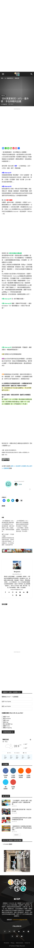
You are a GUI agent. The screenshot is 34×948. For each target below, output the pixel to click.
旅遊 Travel (6, 716)
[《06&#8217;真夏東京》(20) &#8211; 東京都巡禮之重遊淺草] (9, 526)
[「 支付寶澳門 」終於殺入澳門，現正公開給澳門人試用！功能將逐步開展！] (6, 803)
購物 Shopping (7, 727)
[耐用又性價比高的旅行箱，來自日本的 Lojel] (6, 812)
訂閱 (13, 780)
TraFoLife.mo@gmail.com (19, 919)
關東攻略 (17, 78)
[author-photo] (17, 569)
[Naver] (20, 592)
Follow (13, 768)
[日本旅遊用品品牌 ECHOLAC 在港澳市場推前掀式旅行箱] (6, 820)
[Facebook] (6, 592)
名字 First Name (6, 701)
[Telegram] (28, 592)
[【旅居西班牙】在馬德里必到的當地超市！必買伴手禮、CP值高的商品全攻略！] (6, 828)
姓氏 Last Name (6, 706)
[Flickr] (9, 592)
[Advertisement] (17, 18)
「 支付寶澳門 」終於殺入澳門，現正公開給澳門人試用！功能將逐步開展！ (22, 802)
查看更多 (16, 835)
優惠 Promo (6, 726)
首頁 (2, 78)
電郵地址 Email (10, 697)
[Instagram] (13, 592)
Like (6, 768)
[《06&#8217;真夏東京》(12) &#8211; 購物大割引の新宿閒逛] (23, 526)
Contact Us (27, 943)
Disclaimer (6, 943)
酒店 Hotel (6, 720)
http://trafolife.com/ (17, 574)
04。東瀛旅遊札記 (9, 78)
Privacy (12, 943)
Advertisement (19, 943)
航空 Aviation (7, 718)
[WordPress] (17, 595)
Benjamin (4, 104)
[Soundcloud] (24, 592)
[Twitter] (13, 595)
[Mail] (17, 592)
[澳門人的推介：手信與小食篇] (9, 539)
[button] (3, 74)
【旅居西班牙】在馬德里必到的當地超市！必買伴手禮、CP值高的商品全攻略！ (22, 828)
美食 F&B (5, 722)
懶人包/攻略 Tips (8, 724)
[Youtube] (20, 595)
